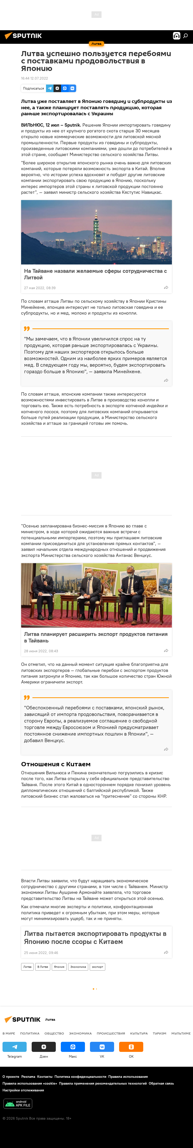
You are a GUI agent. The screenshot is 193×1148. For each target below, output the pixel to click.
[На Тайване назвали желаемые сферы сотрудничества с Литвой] (96, 232)
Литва (27, 967)
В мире (9, 1033)
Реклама (28, 1076)
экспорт (97, 967)
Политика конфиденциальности (80, 1076)
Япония (59, 967)
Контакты (45, 1076)
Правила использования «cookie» (30, 1083)
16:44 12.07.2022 (34, 78)
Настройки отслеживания (23, 1090)
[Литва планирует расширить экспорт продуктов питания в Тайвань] (96, 595)
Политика (29, 1033)
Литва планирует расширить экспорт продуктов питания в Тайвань (96, 637)
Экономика (78, 967)
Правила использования (128, 1076)
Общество (54, 1033)
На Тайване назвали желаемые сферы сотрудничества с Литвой (95, 274)
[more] (166, 287)
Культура (139, 1033)
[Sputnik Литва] (25, 40)
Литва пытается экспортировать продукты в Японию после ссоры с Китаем (95, 937)
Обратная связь (161, 1083)
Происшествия (111, 1033)
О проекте (11, 1076)
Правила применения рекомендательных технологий (103, 1083)
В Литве (42, 967)
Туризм (159, 1033)
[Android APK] (18, 1104)
